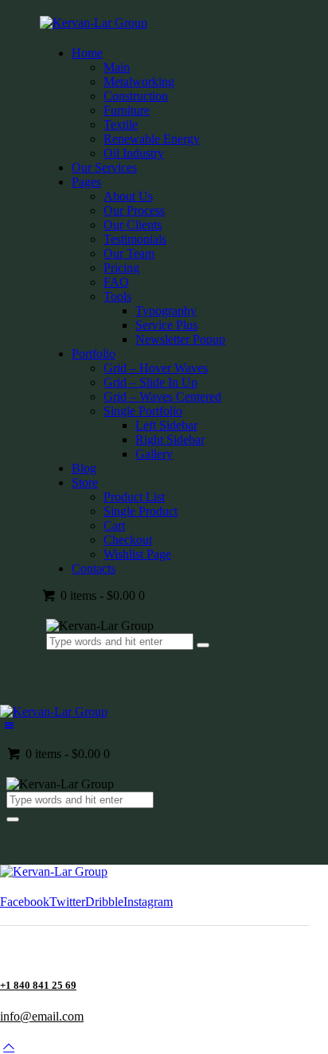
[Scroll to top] (9, 1046)
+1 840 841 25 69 (38, 985)
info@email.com (42, 1016)
